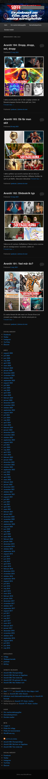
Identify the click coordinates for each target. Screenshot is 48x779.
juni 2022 (7, 472)
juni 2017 (7, 616)
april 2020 (7, 534)
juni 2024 (7, 417)
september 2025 (9, 380)
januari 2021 (8, 514)
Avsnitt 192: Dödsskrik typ (19, 193)
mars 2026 (7, 365)
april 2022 (7, 477)
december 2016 (9, 630)
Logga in (7, 726)
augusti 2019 (8, 554)
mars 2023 (7, 454)
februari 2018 (8, 596)
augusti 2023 (8, 442)
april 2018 (7, 591)
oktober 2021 (8, 492)
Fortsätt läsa (9, 104)
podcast (13, 109)
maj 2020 (7, 531)
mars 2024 (7, 425)
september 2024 (9, 410)
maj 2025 (7, 390)
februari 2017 (8, 626)
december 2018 (9, 571)
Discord (6, 344)
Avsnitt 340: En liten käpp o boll (27, 691)
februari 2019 (8, 569)
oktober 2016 (8, 635)
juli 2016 (7, 643)
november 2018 (9, 573)
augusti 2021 (8, 497)
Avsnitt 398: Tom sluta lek (13, 677)
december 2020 (9, 517)
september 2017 (9, 608)
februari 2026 (8, 368)
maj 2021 (7, 504)
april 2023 (7, 452)
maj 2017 (7, 618)
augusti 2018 (8, 581)
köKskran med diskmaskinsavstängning (18, 696)
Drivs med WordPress (24, 774)
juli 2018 (7, 583)
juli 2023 (7, 445)
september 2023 (9, 440)
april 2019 (7, 564)
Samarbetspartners (35, 25)
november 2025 (9, 375)
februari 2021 (8, 511)
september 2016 (9, 638)
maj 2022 (7, 474)
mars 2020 (7, 536)
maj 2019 (7, 561)
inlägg (6, 656)
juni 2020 (7, 529)
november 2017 (9, 603)
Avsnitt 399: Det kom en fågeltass (15, 675)
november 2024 (9, 405)
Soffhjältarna (11, 739)
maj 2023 (7, 450)
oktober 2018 (8, 576)
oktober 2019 (8, 549)
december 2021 (9, 487)
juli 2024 (7, 415)
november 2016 (9, 633)
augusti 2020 (8, 526)
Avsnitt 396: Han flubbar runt (14, 682)
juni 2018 (7, 586)
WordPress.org (9, 733)
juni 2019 (7, 559)
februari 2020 (8, 539)
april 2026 (7, 363)
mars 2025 (7, 395)
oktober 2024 (8, 407)
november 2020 (9, 519)
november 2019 (9, 546)
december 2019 (9, 544)
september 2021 (9, 494)
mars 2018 (7, 593)
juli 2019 (7, 556)
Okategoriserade (9, 659)
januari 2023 (8, 460)
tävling (6, 664)
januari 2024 (8, 430)
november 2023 (9, 435)
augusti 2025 (8, 383)
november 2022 (9, 464)
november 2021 (9, 489)
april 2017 (7, 621)
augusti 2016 (8, 640)
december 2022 (9, 462)
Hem (5, 25)
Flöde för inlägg (9, 728)
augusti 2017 (8, 611)
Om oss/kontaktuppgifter (18, 25)
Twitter (6, 337)
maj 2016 (7, 648)
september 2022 (9, 469)
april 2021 (7, 507)
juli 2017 (7, 613)
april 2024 (7, 422)
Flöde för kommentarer (12, 731)
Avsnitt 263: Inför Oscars (19, 694)
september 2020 (9, 524)
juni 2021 (7, 502)
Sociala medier (9, 30)
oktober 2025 (8, 378)
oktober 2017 (8, 606)
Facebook (7, 334)
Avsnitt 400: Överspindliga (13, 673)
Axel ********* (8, 691)
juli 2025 (7, 385)
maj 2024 (7, 420)
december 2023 (9, 432)
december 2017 (9, 601)
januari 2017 (8, 628)
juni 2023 (7, 447)
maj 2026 (7, 360)
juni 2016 (7, 645)
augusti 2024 (8, 412)
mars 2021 (7, 509)
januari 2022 (8, 484)
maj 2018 (7, 588)
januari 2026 (8, 370)
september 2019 (9, 551)
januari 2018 (8, 598)
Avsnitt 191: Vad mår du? (18, 263)
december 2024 (9, 403)
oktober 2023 (8, 437)
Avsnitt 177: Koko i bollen (24, 701)
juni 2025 (7, 388)
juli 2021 (7, 499)
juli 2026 (7, 355)
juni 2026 (7, 358)
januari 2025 (8, 400)
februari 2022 (8, 482)
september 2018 (9, 578)
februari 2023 (8, 457)
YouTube (7, 342)
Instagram (7, 339)
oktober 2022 (8, 467)
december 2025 (9, 373)
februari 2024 (8, 427)
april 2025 (7, 393)
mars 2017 (7, 623)
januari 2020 (8, 541)
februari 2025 (8, 398)
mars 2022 (7, 479)
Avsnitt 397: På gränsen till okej (15, 680)
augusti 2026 (8, 353)
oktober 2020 (8, 521)
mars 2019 (7, 566)
